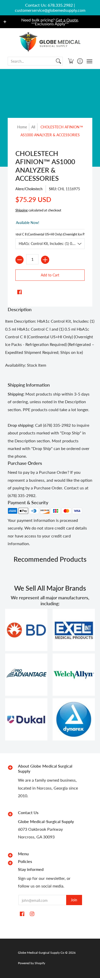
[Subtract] (19, 260)
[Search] (58, 61)
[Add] (45, 260)
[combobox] (31, 61)
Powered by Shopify (31, 963)
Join (74, 900)
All (33, 127)
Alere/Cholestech (29, 189)
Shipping (21, 210)
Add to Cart (50, 275)
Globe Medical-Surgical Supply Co (41, 952)
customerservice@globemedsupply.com (50, 10)
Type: (50, 234)
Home (22, 127)
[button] (70, 61)
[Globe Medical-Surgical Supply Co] (50, 42)
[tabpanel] (50, 344)
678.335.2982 (60, 5)
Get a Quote (67, 19)
